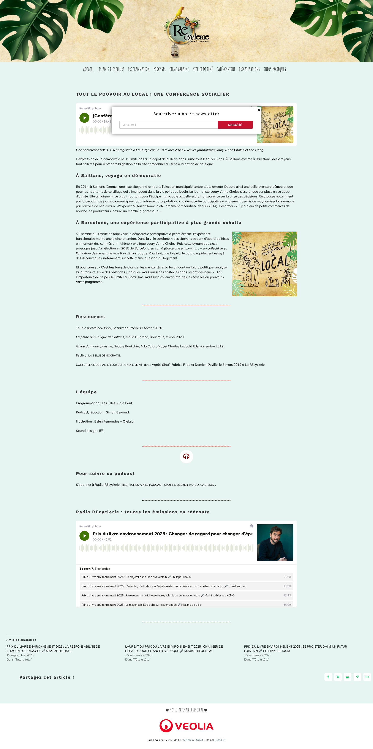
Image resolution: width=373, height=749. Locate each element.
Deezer (182, 484)
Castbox (207, 484)
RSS (124, 484)
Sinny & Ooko (193, 739)
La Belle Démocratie (104, 355)
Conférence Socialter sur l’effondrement (109, 364)
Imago (194, 484)
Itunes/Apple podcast (146, 484)
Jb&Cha (220, 739)
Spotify (169, 484)
